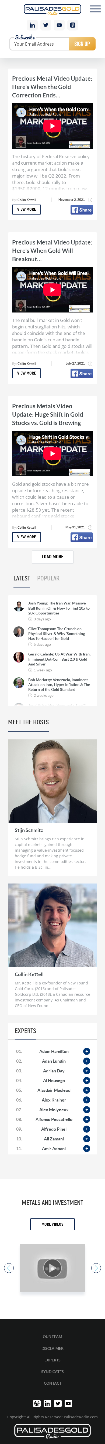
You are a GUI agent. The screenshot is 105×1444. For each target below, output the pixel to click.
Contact (52, 1383)
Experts (52, 1360)
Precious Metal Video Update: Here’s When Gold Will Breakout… (52, 250)
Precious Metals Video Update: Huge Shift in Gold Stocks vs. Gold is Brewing (47, 414)
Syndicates (52, 1372)
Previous (9, 1268)
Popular (48, 578)
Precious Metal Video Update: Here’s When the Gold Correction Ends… (52, 86)
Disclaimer (52, 1348)
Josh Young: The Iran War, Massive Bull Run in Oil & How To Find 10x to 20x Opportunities (59, 608)
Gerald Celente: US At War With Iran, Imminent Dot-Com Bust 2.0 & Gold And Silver (59, 659)
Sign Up (82, 44)
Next (96, 1268)
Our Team (52, 1336)
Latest (21, 578)
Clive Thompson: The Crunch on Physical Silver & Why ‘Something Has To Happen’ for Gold (56, 634)
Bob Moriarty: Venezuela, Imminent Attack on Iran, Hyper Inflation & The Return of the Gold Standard (59, 685)
